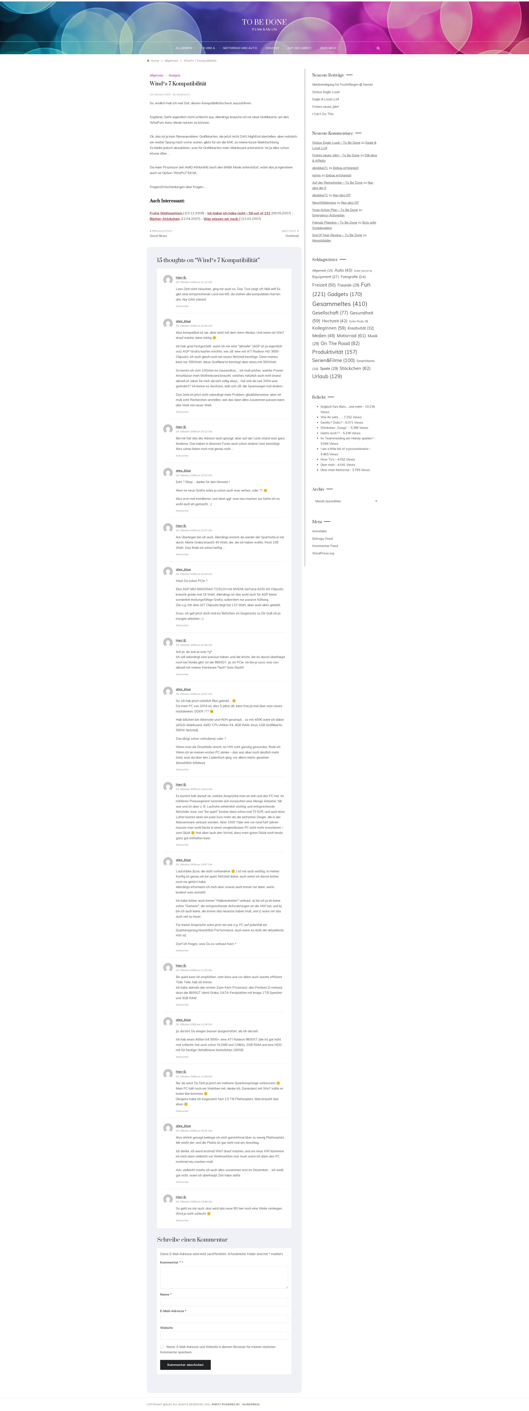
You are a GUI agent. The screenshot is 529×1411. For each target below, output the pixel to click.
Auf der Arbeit (299, 48)
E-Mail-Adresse (173, 1311)
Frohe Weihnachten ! (167, 213)
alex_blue (183, 321)
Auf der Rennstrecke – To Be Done (337, 183)
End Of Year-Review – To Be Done (337, 235)
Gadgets (174, 75)
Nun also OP (342, 195)
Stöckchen (355, 368)
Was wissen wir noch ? (222, 219)
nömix (316, 175)
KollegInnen (329, 328)
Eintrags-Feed (322, 539)
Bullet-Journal (363, 270)
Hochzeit (335, 320)
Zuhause (272, 48)
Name (166, 1294)
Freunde (348, 285)
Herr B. (181, 277)
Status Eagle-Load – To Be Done (336, 143)
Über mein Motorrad (334, 470)
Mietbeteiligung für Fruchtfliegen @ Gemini (342, 84)
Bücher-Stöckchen (165, 219)
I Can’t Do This (323, 114)
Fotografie (353, 276)
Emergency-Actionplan (328, 215)
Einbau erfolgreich (346, 168)
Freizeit (324, 285)
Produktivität (334, 352)
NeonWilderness (324, 203)
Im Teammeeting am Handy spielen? (346, 438)
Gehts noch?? (330, 433)
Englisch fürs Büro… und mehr (341, 407)
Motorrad (351, 335)
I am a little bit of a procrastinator (344, 449)
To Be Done (264, 22)
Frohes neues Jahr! (325, 107)
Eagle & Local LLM (325, 99)
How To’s (327, 459)
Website (166, 1328)
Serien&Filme (333, 360)
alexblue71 (183, 94)
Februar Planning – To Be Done (334, 222)
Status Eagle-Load (326, 92)
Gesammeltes (339, 303)
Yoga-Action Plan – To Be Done (335, 210)
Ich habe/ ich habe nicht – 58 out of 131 (238, 213)
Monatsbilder (321, 240)
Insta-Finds (358, 321)
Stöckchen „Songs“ (334, 428)
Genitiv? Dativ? (331, 422)
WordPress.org (323, 553)
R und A (209, 48)
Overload (292, 236)
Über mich (328, 48)
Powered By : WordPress (241, 1404)
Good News (158, 236)
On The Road (340, 343)
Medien (323, 335)
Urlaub (327, 376)
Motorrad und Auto (240, 48)
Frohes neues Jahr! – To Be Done (336, 155)
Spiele (329, 368)
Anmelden (319, 531)
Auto (344, 270)
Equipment (325, 276)
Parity (217, 1404)
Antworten (182, 306)
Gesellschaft (330, 313)
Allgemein (184, 48)
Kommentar (170, 1262)
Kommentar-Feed (325, 546)
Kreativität (361, 328)
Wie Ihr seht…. (330, 417)
